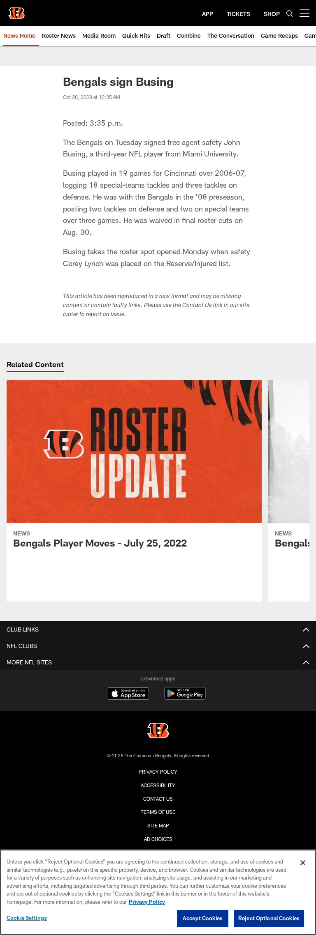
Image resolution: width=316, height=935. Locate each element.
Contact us (158, 799)
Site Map (158, 825)
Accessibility (158, 785)
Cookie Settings (27, 917)
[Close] (303, 863)
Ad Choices (158, 839)
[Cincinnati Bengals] (158, 731)
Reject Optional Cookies (269, 918)
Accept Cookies (203, 918)
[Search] (289, 13)
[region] (158, 892)
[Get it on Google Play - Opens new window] (185, 697)
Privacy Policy (158, 771)
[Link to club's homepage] (16, 9)
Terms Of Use (158, 812)
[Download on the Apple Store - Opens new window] (128, 694)
